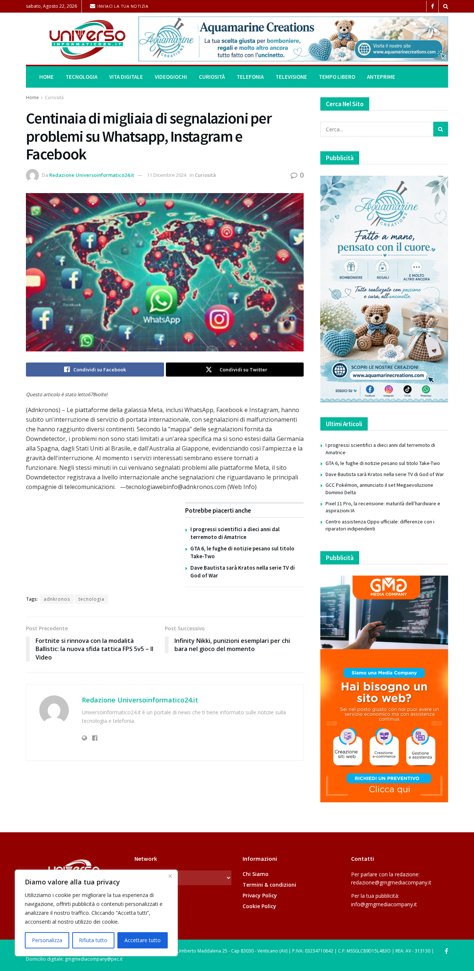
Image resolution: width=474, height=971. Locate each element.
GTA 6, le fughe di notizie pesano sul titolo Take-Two (383, 463)
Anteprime (381, 76)
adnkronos (57, 599)
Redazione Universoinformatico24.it (91, 175)
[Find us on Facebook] (432, 6)
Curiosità (212, 76)
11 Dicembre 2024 (166, 175)
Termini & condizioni (269, 884)
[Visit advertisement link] (293, 39)
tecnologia (91, 599)
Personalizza (47, 940)
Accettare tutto (142, 940)
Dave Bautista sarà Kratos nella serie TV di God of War (385, 474)
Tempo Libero (337, 76)
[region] (96, 913)
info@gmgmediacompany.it (384, 904)
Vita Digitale (126, 76)
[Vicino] (170, 875)
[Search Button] (445, 6)
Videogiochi (171, 76)
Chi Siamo (255, 873)
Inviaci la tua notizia (122, 6)
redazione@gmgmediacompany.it (391, 882)
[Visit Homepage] (77, 39)
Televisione (291, 76)
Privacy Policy (260, 895)
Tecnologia (81, 76)
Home (46, 76)
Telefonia (250, 76)
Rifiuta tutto (93, 940)
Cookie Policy (259, 906)
